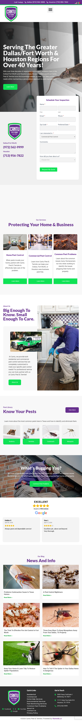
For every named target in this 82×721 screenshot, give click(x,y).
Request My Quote (48, 169)
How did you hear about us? (50, 156)
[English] (76, 3)
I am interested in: (47, 133)
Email (42, 116)
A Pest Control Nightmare (53, 592)
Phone (61, 116)
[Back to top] (80, 109)
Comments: (44, 142)
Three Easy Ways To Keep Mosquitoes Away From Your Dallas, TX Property (60, 631)
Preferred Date (64, 125)
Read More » (8, 597)
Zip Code (43, 125)
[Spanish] (79, 3)
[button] (50, 10)
